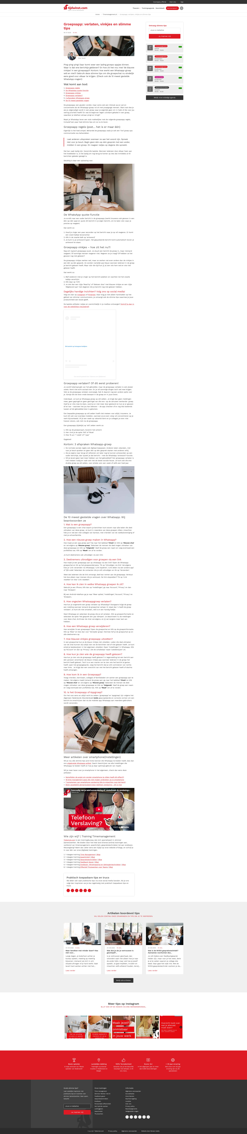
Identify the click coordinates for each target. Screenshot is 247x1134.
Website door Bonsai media (150, 1131)
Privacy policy (129, 1106)
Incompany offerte (159, 2)
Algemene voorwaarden (133, 1091)
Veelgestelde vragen (131, 1111)
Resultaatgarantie (131, 1109)
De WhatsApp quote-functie (77, 90)
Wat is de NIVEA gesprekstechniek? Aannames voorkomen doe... (163, 952)
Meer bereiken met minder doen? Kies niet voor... (82, 952)
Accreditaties (129, 1093)
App (182, 2)
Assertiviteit (98, 1111)
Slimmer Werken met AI (102, 1093)
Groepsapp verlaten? (74, 95)
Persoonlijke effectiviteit (103, 1104)
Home (97, 14)
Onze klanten (129, 1096)
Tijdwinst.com (99, 1131)
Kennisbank (160, 8)
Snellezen (98, 1101)
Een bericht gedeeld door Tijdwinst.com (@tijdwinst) (90, 376)
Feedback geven (100, 1096)
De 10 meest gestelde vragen (77, 101)
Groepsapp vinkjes (73, 93)
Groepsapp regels (73, 88)
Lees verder (70, 971)
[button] (76, 1027)
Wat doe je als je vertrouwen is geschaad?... (120, 952)
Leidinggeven (99, 1109)
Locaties (128, 1101)
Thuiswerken (99, 1114)
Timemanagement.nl (110, 14)
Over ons (173, 2)
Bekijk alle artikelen (123, 980)
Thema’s (136, 8)
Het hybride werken (101, 1106)
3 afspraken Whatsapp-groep (78, 98)
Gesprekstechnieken (101, 1098)
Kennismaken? (172, 8)
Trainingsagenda (148, 8)
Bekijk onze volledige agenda (164, 98)
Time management (101, 1091)
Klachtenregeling (130, 1098)
